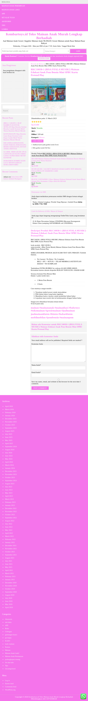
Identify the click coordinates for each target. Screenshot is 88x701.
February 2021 (10, 576)
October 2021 (10, 552)
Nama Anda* (36, 365)
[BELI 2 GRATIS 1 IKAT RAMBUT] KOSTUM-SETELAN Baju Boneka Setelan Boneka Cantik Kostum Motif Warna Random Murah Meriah (15, 127)
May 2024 (8, 459)
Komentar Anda (37, 344)
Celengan (8, 631)
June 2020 (8, 601)
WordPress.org (10, 690)
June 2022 (8, 527)
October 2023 (10, 477)
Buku (7, 628)
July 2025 (8, 434)
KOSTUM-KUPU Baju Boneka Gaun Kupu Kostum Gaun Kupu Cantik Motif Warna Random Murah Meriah (15, 137)
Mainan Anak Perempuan (13, 6)
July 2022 (8, 524)
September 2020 (11, 592)
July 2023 (8, 487)
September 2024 (11, 446)
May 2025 (8, 440)
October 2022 (10, 514)
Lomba (5, 29)
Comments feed (10, 687)
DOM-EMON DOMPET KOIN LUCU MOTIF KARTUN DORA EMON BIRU (14, 163)
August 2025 (9, 431)
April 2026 (9, 406)
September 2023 (11, 480)
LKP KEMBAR (51, 699)
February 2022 (10, 539)
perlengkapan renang (12, 659)
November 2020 (11, 586)
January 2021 (10, 579)
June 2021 (8, 564)
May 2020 (8, 604)
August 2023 (9, 484)
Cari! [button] (78, 51)
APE (3, 14)
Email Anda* (36, 372)
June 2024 (8, 456)
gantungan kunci (11, 635)
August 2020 (9, 595)
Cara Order (37, 141)
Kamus (7, 647)
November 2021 (11, 549)
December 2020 (10, 583)
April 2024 (9, 462)
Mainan (41, 64)
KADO (7, 641)
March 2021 (9, 573)
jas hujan (8, 638)
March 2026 (9, 409)
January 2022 (10, 542)
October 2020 (10, 589)
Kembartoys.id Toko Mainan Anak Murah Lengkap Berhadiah (51, 697)
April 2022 (9, 533)
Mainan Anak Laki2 (11, 10)
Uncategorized (10, 669)
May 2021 (8, 567)
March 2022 (9, 536)
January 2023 (10, 505)
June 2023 (8, 490)
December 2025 (10, 419)
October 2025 (10, 425)
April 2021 (9, 570)
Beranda (6, 2)
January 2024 (10, 468)
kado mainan (9, 644)
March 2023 (9, 499)
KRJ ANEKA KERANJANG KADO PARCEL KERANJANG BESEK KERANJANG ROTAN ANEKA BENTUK (15, 146)
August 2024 (9, 450)
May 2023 (8, 493)
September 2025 (11, 428)
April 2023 (9, 496)
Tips (3, 25)
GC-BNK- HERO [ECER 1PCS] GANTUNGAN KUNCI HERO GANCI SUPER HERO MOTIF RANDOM (15, 155)
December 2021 (10, 545)
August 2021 (9, 558)
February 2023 (10, 502)
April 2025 (9, 443)
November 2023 (11, 474)
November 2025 (11, 422)
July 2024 (8, 453)
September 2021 (11, 555)
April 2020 (9, 607)
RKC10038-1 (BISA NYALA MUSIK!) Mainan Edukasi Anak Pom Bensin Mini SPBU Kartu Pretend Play (55, 72)
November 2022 (11, 511)
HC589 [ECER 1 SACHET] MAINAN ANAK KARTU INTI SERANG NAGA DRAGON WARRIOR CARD (57, 170)
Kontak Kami (44, 58)
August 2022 (9, 521)
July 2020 (8, 598)
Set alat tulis (8, 17)
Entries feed (9, 684)
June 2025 (8, 437)
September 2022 (11, 518)
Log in (7, 680)
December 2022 (10, 508)
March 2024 (9, 465)
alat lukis (8, 622)
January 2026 (10, 415)
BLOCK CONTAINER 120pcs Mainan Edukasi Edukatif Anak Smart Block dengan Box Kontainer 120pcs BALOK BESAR (58, 180)
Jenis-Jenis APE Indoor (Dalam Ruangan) (13, 178)
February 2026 (10, 412)
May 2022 (8, 530)
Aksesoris (6, 21)
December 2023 (10, 471)
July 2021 (8, 561)
